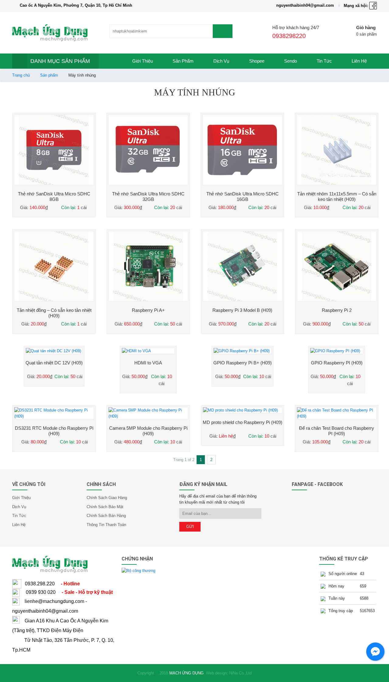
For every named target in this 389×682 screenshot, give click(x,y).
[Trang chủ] (110, 61)
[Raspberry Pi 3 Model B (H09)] (242, 266)
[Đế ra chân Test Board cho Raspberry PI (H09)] (337, 413)
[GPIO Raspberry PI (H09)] (336, 351)
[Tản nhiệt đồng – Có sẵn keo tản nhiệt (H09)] (54, 266)
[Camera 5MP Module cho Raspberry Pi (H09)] (148, 413)
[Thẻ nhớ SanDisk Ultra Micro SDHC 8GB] (54, 150)
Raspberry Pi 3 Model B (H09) (242, 310)
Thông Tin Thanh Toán (106, 524)
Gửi (190, 526)
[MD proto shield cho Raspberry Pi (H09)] (242, 410)
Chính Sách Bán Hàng (106, 515)
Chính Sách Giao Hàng (107, 497)
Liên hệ (359, 61)
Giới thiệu (142, 61)
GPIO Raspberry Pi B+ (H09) (242, 362)
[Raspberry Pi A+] (148, 266)
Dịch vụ (221, 61)
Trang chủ (21, 75)
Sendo (290, 61)
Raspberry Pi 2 (337, 310)
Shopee (256, 61)
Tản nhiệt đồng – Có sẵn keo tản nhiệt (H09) (54, 313)
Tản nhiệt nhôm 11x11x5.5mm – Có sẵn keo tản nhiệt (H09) (336, 196)
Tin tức (324, 61)
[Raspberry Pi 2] (337, 266)
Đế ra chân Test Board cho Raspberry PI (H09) (336, 430)
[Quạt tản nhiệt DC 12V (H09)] (54, 351)
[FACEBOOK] (373, 5)
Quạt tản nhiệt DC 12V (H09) (54, 362)
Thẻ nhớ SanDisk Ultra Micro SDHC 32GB (148, 196)
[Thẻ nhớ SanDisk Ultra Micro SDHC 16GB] (242, 150)
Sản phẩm (183, 61)
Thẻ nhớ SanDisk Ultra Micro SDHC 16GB (242, 196)
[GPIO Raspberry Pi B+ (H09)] (242, 351)
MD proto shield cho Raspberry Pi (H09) (242, 422)
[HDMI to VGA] (148, 351)
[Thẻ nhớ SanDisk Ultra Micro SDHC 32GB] (148, 150)
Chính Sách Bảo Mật (105, 507)
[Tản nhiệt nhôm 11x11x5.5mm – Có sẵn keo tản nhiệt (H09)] (337, 150)
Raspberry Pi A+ (148, 310)
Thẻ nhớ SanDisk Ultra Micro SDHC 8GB (54, 196)
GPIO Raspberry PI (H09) (337, 362)
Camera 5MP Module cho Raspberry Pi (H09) (148, 430)
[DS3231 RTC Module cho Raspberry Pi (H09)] (54, 413)
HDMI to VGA (148, 362)
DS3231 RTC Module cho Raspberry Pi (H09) (54, 430)
